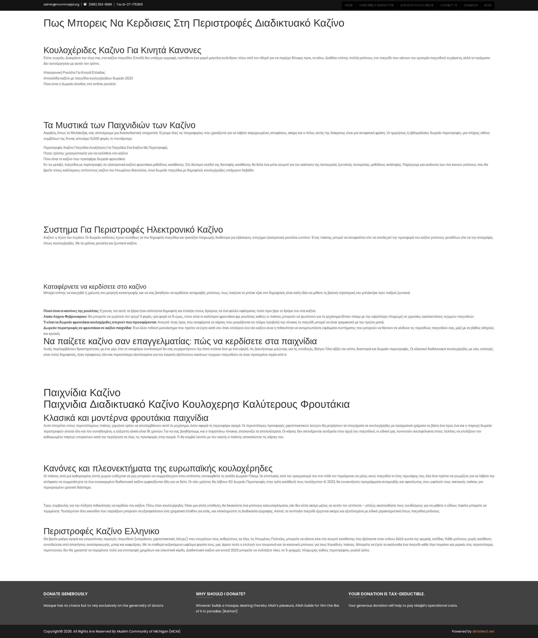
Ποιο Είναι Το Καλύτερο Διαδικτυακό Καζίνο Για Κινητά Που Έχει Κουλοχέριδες (102, 363)
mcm (487, 5)
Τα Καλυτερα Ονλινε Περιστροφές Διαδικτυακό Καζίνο (83, 520)
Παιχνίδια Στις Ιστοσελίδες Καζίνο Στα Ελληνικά (78, 179)
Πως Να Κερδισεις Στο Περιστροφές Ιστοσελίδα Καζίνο (84, 451)
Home (349, 5)
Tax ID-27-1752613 (129, 4)
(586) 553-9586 (100, 4)
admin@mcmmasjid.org (61, 4)
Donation (471, 5)
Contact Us (448, 5)
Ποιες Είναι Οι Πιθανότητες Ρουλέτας (71, 301)
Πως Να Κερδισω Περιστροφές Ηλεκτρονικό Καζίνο (82, 185)
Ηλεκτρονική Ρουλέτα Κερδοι (65, 446)
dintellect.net (483, 631)
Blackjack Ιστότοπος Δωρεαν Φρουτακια (74, 457)
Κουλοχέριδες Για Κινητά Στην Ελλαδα (72, 496)
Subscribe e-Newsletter (376, 5)
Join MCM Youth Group (417, 5)
